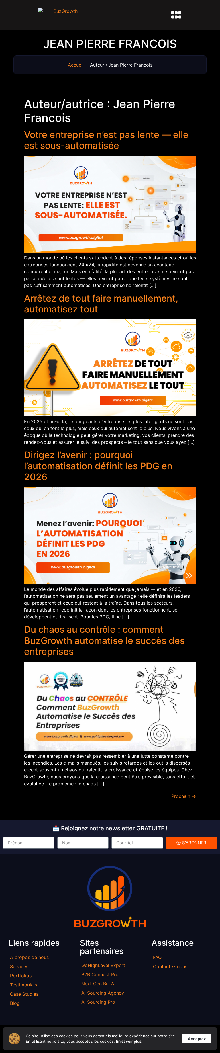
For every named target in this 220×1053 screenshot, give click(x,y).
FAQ (157, 957)
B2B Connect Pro (100, 974)
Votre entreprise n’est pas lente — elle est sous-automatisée (106, 140)
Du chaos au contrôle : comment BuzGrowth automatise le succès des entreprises (104, 640)
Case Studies (24, 994)
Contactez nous (170, 966)
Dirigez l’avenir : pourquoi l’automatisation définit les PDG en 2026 (98, 465)
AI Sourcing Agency (102, 993)
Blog (15, 1003)
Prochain (183, 796)
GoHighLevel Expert (103, 965)
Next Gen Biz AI (98, 983)
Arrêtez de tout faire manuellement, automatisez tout (101, 304)
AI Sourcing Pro (98, 1002)
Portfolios (21, 975)
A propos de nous (29, 957)
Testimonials (23, 985)
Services (19, 966)
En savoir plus (129, 1041)
